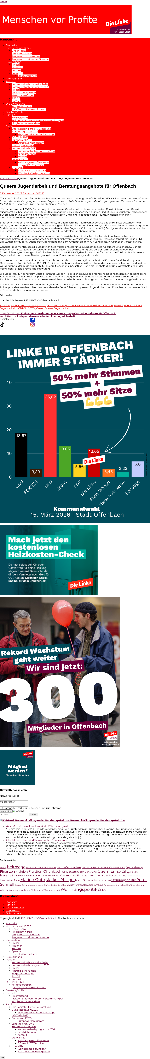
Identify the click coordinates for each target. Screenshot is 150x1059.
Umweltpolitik (123, 885)
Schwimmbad (28, 885)
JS (43, 193)
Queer (40, 308)
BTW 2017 (17, 167)
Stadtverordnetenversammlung (85, 885)
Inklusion (35, 875)
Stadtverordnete (27, 75)
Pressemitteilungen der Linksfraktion (68, 305)
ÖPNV (102, 890)
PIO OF (16, 98)
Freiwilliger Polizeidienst (128, 305)
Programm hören (22, 53)
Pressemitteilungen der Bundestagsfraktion (97, 820)
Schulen (18, 885)
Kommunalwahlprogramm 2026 (30, 87)
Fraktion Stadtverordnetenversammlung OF (38, 120)
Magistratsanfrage (10, 880)
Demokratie (88, 867)
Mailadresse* (7, 801)
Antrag (3, 867)
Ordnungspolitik (123, 880)
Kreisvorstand (14, 78)
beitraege (16, 867)
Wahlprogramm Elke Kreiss (33, 162)
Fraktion (11, 81)
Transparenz (109, 885)
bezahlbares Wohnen (36, 867)
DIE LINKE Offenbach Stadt (110, 867)
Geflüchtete (69, 871)
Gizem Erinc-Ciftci (87, 872)
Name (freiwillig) (9, 795)
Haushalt (6, 875)
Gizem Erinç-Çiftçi (114, 871)
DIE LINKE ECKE (15, 103)
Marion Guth (32, 879)
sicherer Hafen (43, 885)
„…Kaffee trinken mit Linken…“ (29, 109)
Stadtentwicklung (59, 885)
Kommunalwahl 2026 (18, 48)
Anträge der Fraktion (24, 92)
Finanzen (7, 871)
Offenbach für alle (104, 880)
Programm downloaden (26, 56)
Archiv (9, 126)
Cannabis (51, 867)
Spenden (17, 73)
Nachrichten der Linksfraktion (28, 305)
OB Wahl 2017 (20, 159)
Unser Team (19, 50)
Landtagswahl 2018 (23, 145)
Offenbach (89, 880)
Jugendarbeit (8, 308)
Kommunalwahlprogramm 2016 (36, 151)
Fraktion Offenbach (101, 305)
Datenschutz (13, 913)
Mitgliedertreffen (22, 106)
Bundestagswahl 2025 (25, 131)
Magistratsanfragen (23, 95)
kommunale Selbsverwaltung (108, 875)
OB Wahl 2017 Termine (31, 165)
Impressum (12, 910)
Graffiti (134, 872)
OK (2, 1057)
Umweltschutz (137, 885)
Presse (15, 64)
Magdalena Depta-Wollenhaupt (36, 134)
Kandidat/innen (27, 154)
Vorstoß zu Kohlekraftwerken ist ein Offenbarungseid (37, 826)
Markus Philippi (60, 879)
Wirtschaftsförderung (10, 890)
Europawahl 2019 (22, 140)
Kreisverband (13, 62)
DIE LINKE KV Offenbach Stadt (39, 918)
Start (3, 178)
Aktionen (17, 67)
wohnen (25, 890)
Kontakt (16, 70)
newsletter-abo (15, 907)
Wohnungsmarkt (52, 890)
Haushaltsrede (22, 875)
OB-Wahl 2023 (20, 137)
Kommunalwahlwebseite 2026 (30, 84)
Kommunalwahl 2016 (24, 148)
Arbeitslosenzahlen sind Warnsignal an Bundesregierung (39, 840)
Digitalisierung (134, 867)
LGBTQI (21, 308)
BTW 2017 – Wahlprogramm (34, 173)
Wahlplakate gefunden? (32, 170)
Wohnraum (36, 890)
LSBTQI (31, 308)
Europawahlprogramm (31, 142)
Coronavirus (73, 867)
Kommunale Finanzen (74, 875)
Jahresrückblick (50, 875)
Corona (61, 867)
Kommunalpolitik (134, 876)
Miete (78, 880)
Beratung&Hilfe (15, 112)
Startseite (11, 45)
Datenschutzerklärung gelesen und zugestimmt (32, 808)
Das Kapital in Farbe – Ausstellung (31, 128)
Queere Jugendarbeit (57, 308)
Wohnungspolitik (78, 889)
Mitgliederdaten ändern (26, 123)
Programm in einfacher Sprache (30, 59)
